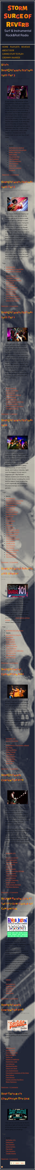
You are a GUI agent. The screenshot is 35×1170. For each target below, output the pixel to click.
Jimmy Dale (12, 166)
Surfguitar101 (10, 267)
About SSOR (8, 50)
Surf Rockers (10, 1144)
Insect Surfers (10, 507)
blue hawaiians (11, 1055)
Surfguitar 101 (11, 739)
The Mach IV (10, 754)
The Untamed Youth (12, 532)
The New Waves (11, 862)
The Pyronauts (11, 873)
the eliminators (11, 655)
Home (5, 47)
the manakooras (11, 505)
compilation (9, 989)
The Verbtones (11, 537)
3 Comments (13, 892)
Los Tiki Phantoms (12, 880)
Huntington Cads (11, 1062)
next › (17, 1163)
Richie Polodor (10, 752)
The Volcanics (10, 285)
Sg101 (11, 145)
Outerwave (9, 1142)
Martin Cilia (9, 516)
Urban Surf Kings (11, 1068)
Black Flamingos (11, 1082)
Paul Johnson (10, 1077)
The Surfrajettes (11, 876)
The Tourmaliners (11, 287)
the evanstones (11, 554)
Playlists (15, 47)
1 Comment (13, 414)
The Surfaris (10, 528)
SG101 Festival (11, 276)
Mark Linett (10, 993)
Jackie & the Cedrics (12, 301)
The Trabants (10, 864)
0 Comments (13, 306)
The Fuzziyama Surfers (13, 280)
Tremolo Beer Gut (12, 1053)
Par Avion (9, 748)
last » (22, 1163)
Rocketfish (9, 637)
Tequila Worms (11, 1153)
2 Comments (14, 175)
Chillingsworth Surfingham (14, 402)
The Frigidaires (14, 159)
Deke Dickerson (11, 294)
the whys (9, 519)
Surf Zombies (10, 541)
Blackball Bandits (11, 1066)
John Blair (9, 991)
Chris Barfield (10, 642)
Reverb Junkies (11, 644)
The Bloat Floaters (12, 408)
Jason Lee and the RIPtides (15, 871)
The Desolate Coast (12, 539)
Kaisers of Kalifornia (12, 1059)
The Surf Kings (11, 653)
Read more (5, 175)
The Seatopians (11, 557)
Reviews (25, 47)
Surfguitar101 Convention (17, 150)
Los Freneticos (11, 878)
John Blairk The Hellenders (14, 651)
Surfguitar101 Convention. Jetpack (17, 745)
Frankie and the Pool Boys (14, 406)
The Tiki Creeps (11, 648)
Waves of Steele (11, 646)
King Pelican (10, 283)
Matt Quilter (13, 154)
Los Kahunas (10, 1064)
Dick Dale (9, 867)
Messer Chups (10, 657)
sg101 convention (12, 390)
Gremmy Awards (11, 58)
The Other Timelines (13, 278)
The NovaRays (11, 397)
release (8, 980)
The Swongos (13, 163)
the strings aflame (12, 512)
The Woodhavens (15, 161)
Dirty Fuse (9, 523)
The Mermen (10, 510)
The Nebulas (10, 548)
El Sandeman (10, 639)
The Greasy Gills (11, 399)
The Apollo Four (14, 157)
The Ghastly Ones (12, 534)
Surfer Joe (9, 525)
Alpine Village (10, 1050)
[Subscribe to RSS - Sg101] (2, 1167)
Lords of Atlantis (11, 514)
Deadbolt (12, 170)
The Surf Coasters (15, 168)
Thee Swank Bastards (13, 885)
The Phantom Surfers (13, 298)
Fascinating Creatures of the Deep (17, 1073)
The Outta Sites (11, 552)
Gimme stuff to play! (13, 54)
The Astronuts (11, 292)
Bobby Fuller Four (14, 152)
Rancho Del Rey (11, 750)
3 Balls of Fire (10, 543)
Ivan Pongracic (11, 869)
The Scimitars (10, 521)
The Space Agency (12, 296)
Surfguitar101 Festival (16, 148)
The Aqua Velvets (12, 404)
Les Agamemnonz (12, 1071)
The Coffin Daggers (12, 530)
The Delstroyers (11, 289)
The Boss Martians (12, 550)
